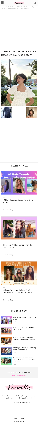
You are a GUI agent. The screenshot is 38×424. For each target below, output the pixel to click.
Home (2, 7)
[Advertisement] (19, 30)
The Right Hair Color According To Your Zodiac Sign (24, 349)
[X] (21, 406)
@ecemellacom (19, 376)
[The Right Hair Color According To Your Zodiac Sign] (6, 351)
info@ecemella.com (23, 402)
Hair (4, 197)
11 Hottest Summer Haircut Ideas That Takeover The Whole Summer (24, 360)
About (15, 418)
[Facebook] (12, 406)
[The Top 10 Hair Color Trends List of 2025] (19, 228)
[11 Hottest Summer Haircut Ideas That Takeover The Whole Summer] (6, 361)
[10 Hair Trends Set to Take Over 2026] (19, 183)
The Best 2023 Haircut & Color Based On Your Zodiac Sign (20, 7)
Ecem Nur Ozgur (8, 210)
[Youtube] (26, 406)
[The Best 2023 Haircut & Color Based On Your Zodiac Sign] (19, 82)
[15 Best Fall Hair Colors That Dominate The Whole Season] (19, 273)
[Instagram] (16, 406)
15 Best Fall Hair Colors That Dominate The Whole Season (17, 291)
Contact (22, 418)
